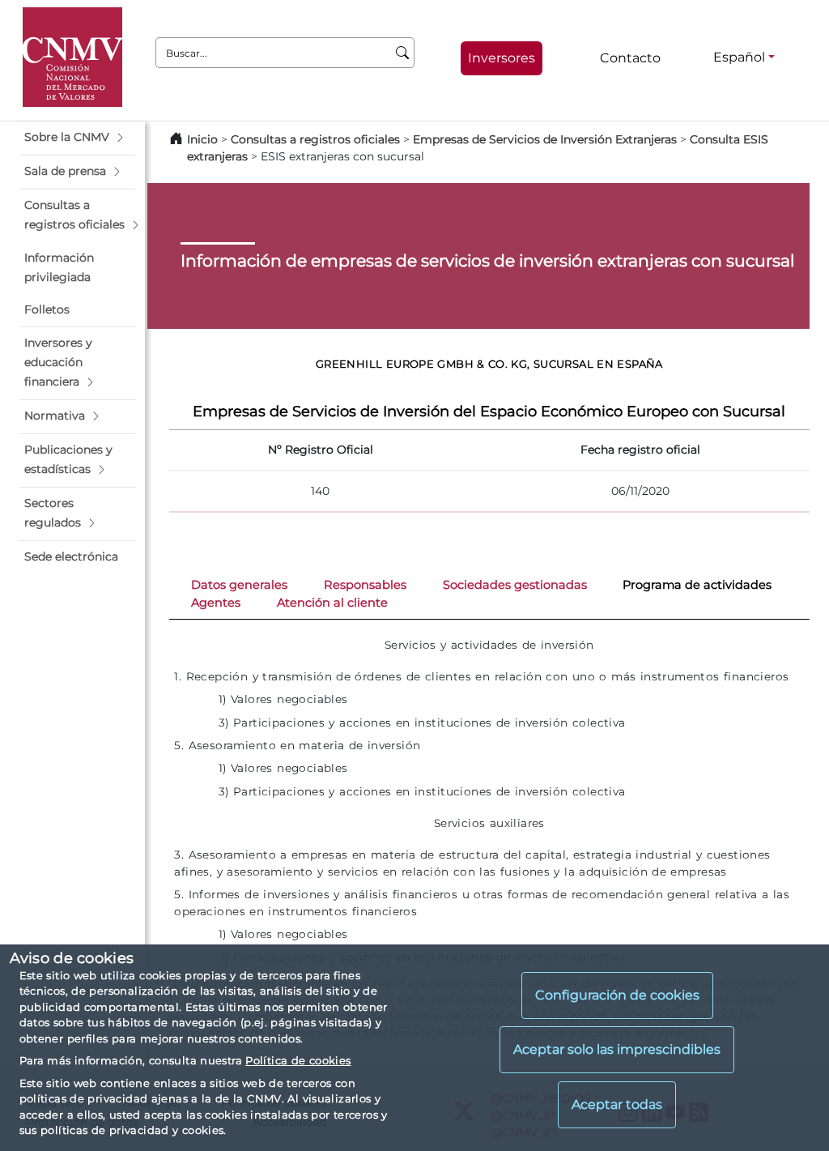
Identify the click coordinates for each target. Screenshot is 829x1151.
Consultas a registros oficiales (315, 139)
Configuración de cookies (617, 995)
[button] (77, 137)
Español (739, 57)
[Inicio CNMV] (72, 57)
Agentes (215, 602)
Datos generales (239, 585)
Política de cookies (298, 1060)
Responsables (365, 585)
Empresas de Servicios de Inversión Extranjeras (545, 139)
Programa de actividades (697, 585)
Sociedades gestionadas (515, 585)
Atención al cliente (332, 602)
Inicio (202, 139)
